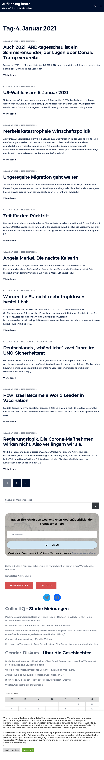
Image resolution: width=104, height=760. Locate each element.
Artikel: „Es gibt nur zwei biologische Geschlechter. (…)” (34, 675)
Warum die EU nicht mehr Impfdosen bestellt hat (43, 299)
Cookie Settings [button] (12, 750)
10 (92, 708)
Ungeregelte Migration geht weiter (40, 177)
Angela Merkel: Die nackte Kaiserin (40, 258)
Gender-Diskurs (19, 585)
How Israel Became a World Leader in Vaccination (43, 398)
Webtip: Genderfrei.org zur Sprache (24, 685)
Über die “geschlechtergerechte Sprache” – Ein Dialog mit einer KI (40, 670)
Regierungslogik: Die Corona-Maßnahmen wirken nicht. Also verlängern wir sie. (48, 441)
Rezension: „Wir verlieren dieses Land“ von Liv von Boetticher (37, 625)
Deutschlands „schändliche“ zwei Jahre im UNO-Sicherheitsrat (48, 350)
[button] (95, 6)
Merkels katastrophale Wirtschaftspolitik (46, 131)
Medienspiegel (29, 41)
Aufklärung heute (16, 4)
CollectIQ (46, 585)
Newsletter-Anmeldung (18, 576)
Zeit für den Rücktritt (26, 215)
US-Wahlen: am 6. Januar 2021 (35, 92)
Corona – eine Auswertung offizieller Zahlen (28, 639)
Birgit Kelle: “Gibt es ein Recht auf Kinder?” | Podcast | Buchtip (38, 680)
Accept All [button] (28, 750)
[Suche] (95, 506)
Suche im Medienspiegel (18, 500)
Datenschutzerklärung (83, 553)
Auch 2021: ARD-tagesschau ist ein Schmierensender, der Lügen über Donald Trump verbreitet (48, 52)
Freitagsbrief (28, 342)
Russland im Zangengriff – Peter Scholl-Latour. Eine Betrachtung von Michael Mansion (51, 644)
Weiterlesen (9, 75)
